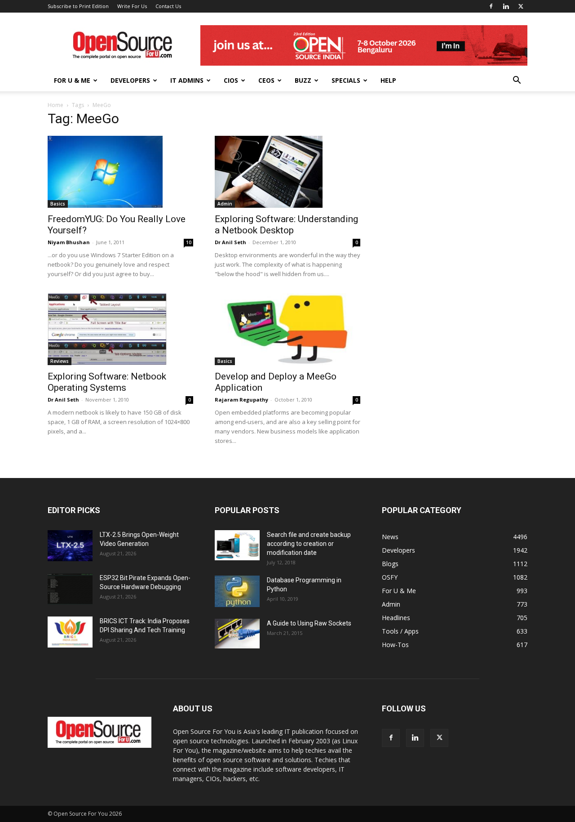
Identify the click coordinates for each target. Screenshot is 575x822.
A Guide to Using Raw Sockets (309, 623)
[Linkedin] (506, 6)
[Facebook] (491, 6)
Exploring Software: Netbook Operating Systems (107, 382)
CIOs (231, 80)
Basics (57, 204)
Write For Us (132, 6)
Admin (224, 204)
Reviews (59, 361)
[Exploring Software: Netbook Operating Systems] (120, 329)
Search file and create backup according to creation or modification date (309, 543)
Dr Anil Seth (230, 242)
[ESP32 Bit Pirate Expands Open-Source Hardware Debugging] (70, 588)
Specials (346, 80)
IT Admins (186, 80)
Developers (130, 80)
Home (55, 105)
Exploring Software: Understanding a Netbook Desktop (286, 225)
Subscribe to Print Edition (78, 6)
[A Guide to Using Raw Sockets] (237, 633)
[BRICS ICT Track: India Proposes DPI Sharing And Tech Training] (70, 632)
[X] (520, 6)
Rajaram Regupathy (241, 399)
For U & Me (72, 80)
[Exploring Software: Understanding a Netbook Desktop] (287, 172)
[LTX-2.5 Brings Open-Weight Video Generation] (70, 545)
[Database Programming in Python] (237, 591)
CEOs (266, 80)
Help (388, 80)
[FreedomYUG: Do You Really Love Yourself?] (120, 172)
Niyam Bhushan (69, 242)
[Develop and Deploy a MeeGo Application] (287, 329)
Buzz (303, 80)
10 (188, 242)
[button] (516, 81)
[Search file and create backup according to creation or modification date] (237, 545)
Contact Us (168, 6)
